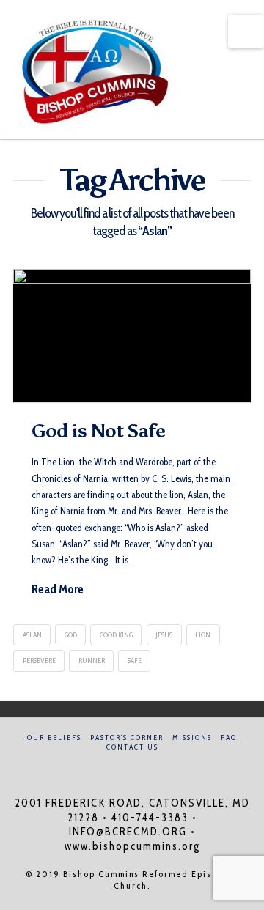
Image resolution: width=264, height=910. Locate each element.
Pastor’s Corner (127, 737)
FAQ (229, 737)
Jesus (163, 635)
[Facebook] (123, 766)
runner (91, 660)
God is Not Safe (98, 431)
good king (116, 635)
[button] (246, 31)
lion (202, 635)
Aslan (32, 635)
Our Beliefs (54, 737)
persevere (39, 660)
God (71, 635)
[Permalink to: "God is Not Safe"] (132, 335)
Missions (192, 737)
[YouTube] (141, 766)
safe (135, 660)
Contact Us (132, 747)
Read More (58, 589)
